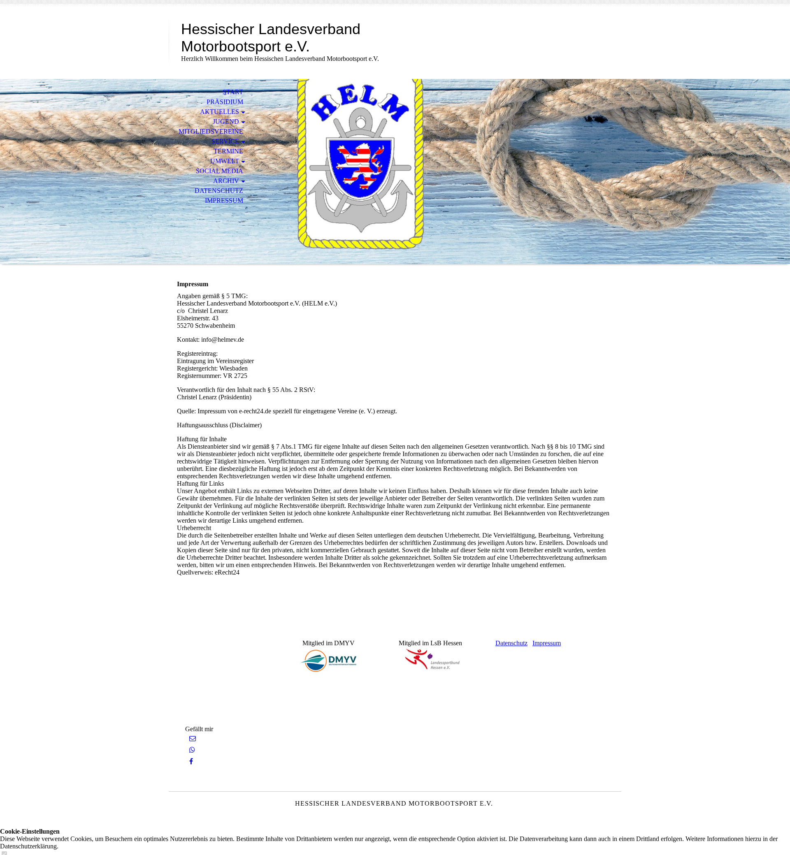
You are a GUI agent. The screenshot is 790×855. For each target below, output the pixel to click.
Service (225, 141)
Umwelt (224, 161)
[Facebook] (191, 761)
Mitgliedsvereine (211, 131)
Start (233, 91)
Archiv (226, 180)
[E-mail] (192, 738)
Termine (228, 151)
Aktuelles (219, 111)
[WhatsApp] (192, 749)
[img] (395, 171)
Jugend (226, 121)
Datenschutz (219, 190)
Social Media (219, 170)
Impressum (224, 200)
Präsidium (225, 101)
